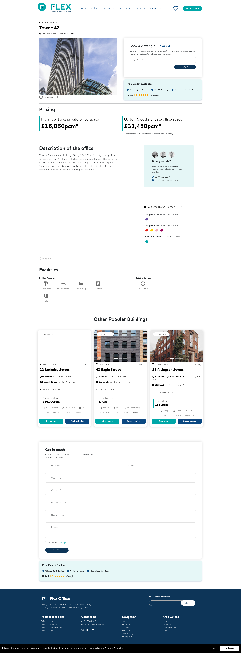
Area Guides (109, 8)
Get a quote (51, 421)
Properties (126, 624)
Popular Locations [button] (89, 8)
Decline (212, 648)
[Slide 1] (74, 91)
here (111, 648)
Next (185, 67)
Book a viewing (77, 421)
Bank (165, 621)
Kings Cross (167, 630)
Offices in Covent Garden (51, 627)
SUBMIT (56, 550)
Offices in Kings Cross (49, 630)
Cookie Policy (127, 633)
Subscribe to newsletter (159, 596)
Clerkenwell (167, 624)
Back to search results (51, 22)
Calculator (140, 8)
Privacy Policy (127, 636)
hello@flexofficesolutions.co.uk (167, 180)
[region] (86, 225)
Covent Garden (169, 627)
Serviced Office (161, 334)
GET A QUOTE (192, 8)
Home (124, 621)
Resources (125, 8)
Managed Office (49, 334)
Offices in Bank (47, 621)
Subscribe (188, 603)
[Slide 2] (78, 91)
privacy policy (63, 542)
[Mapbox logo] (45, 258)
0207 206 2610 (162, 177)
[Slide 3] (83, 91)
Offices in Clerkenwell (49, 624)
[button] (45, 66)
